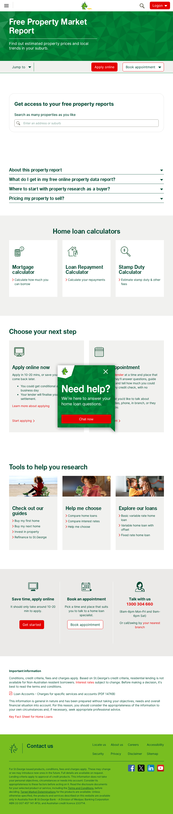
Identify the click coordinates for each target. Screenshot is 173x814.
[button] (86, 407)
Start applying (22, 420)
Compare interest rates (84, 521)
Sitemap (152, 753)
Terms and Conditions (80, 788)
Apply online (104, 67)
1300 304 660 (140, 604)
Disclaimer (135, 753)
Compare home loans (82, 515)
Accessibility (155, 744)
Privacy (116, 753)
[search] (143, 6)
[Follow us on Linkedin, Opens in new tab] (150, 768)
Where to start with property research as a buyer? (59, 189)
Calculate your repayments (86, 279)
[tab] (86, 169)
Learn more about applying (31, 406)
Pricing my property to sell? (36, 198)
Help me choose (79, 526)
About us (117, 744)
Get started (32, 625)
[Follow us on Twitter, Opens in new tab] (141, 768)
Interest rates (85, 682)
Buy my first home (27, 520)
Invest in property (27, 531)
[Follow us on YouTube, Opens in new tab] (160, 768)
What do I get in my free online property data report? (62, 179)
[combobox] (86, 123)
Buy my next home (27, 526)
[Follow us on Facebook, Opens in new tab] (131, 768)
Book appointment (105, 420)
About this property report (35, 170)
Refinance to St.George (31, 537)
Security (98, 753)
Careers (133, 744)
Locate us (99, 744)
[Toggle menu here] (6, 5)
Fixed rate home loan (135, 535)
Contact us (40, 746)
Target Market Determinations (38, 791)
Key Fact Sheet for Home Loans (31, 716)
